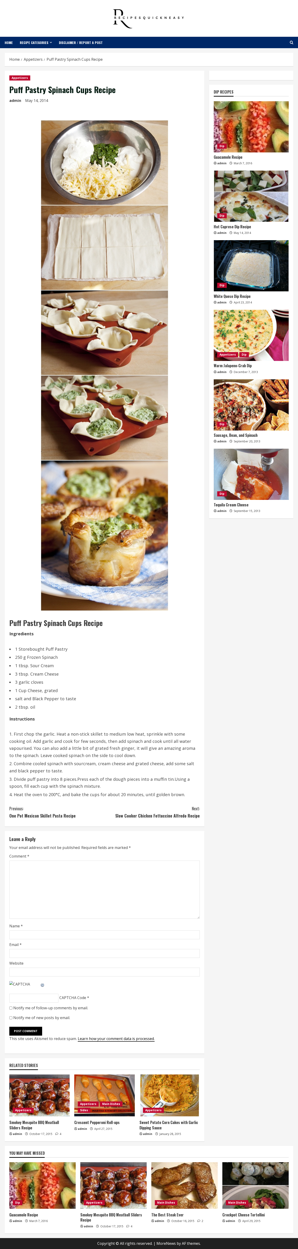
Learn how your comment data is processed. (116, 1038)
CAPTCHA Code (72, 997)
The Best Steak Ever (167, 1215)
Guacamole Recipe (228, 157)
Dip (222, 146)
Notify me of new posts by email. (41, 1017)
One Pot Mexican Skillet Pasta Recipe (42, 812)
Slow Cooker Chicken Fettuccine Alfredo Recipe (157, 812)
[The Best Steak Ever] (184, 1185)
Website (16, 963)
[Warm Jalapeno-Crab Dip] (251, 335)
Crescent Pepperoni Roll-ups (97, 1122)
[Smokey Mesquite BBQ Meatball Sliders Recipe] (39, 1095)
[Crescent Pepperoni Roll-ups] (104, 1095)
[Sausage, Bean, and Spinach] (251, 405)
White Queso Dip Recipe (232, 296)
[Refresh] (42, 984)
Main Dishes (111, 1104)
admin (15, 100)
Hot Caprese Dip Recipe (232, 226)
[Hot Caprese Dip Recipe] (251, 196)
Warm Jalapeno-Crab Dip (233, 366)
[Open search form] (291, 42)
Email (15, 944)
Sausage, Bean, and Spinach (235, 435)
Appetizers (20, 78)
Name (16, 926)
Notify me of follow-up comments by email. (50, 1007)
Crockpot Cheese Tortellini (243, 1215)
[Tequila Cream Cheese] (251, 474)
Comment (19, 856)
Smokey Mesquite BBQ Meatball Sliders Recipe (34, 1125)
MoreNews (166, 1243)
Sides (84, 1110)
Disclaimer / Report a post (81, 42)
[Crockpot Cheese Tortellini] (255, 1185)
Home (9, 42)
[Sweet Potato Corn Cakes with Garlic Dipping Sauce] (169, 1095)
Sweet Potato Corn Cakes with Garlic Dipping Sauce (168, 1125)
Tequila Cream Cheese (231, 505)
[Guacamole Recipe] (251, 126)
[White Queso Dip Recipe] (251, 265)
